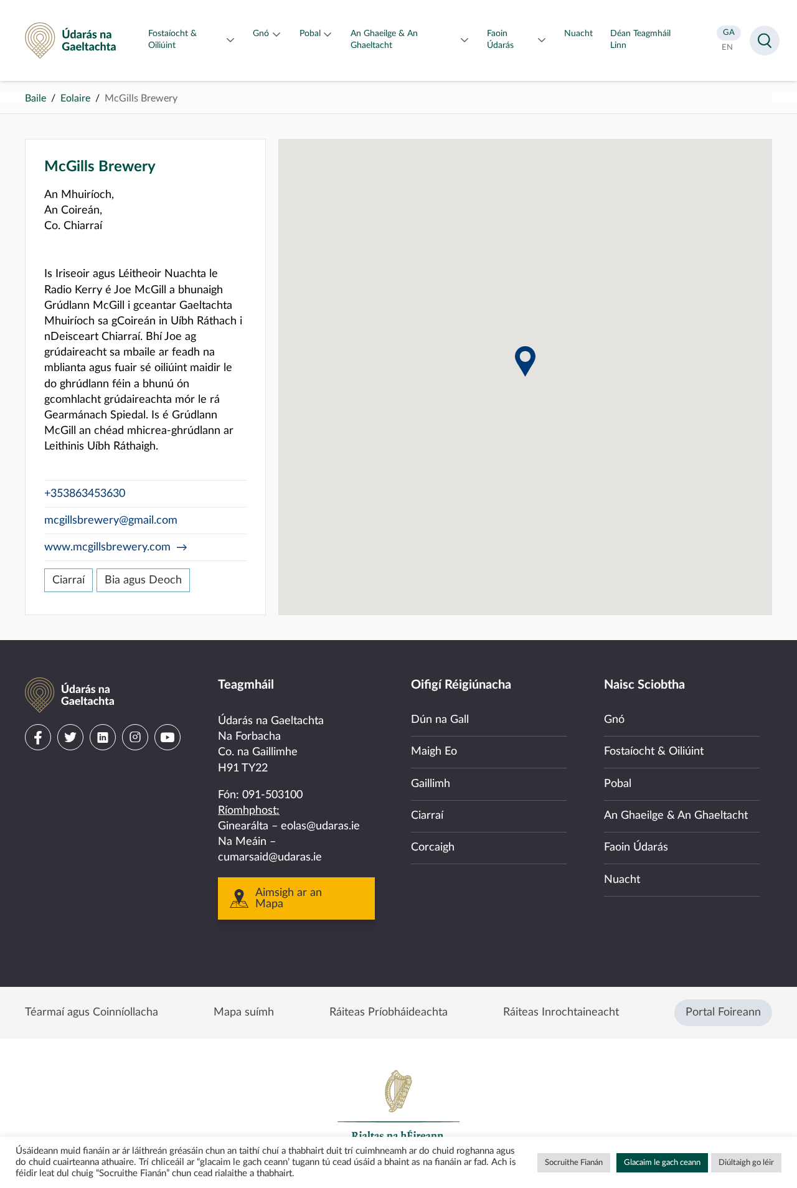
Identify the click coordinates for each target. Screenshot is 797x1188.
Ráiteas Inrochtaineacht (561, 1012)
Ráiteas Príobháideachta (388, 1012)
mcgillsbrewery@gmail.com (110, 520)
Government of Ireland (398, 1111)
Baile (35, 98)
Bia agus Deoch (143, 580)
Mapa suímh (244, 1012)
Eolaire (75, 98)
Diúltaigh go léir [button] (746, 1163)
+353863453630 (84, 493)
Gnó (614, 719)
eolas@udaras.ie (320, 826)
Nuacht (622, 879)
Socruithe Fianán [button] (574, 1163)
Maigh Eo (434, 751)
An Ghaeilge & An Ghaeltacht (676, 815)
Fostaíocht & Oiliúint (654, 751)
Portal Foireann (723, 1012)
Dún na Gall (440, 719)
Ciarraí (68, 580)
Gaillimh (430, 784)
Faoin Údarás (636, 847)
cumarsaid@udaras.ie (270, 857)
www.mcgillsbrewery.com (107, 547)
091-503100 (272, 795)
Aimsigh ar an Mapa (288, 898)
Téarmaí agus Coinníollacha (91, 1012)
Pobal (617, 784)
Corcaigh (433, 847)
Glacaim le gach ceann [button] (662, 1163)
